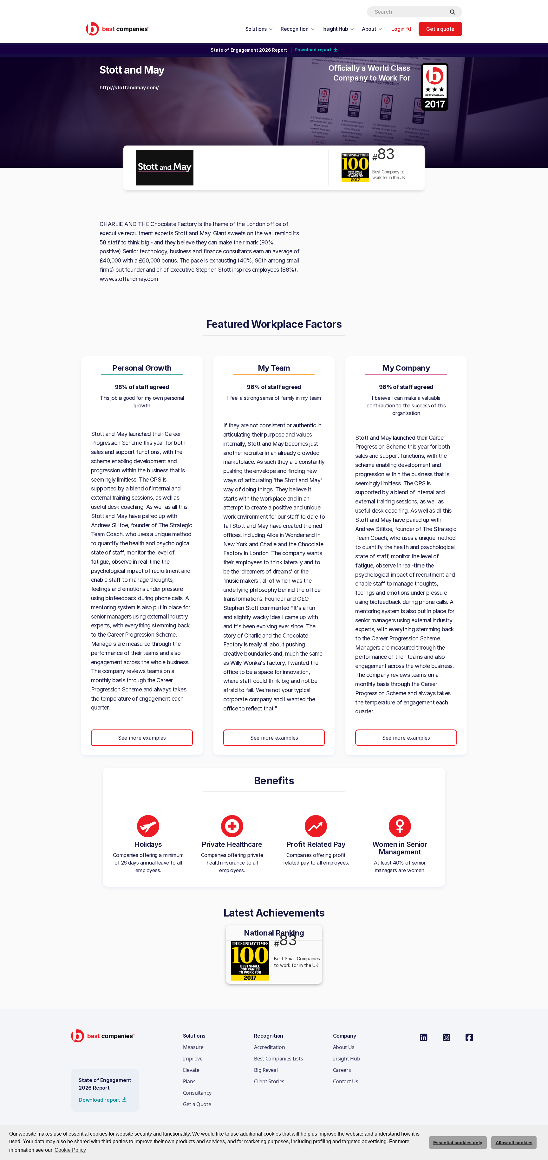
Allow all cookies (514, 1142)
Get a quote (440, 29)
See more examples (142, 738)
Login (398, 29)
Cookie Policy (70, 1150)
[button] (259, 29)
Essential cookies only (457, 1142)
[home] (117, 28)
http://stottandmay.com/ (129, 87)
